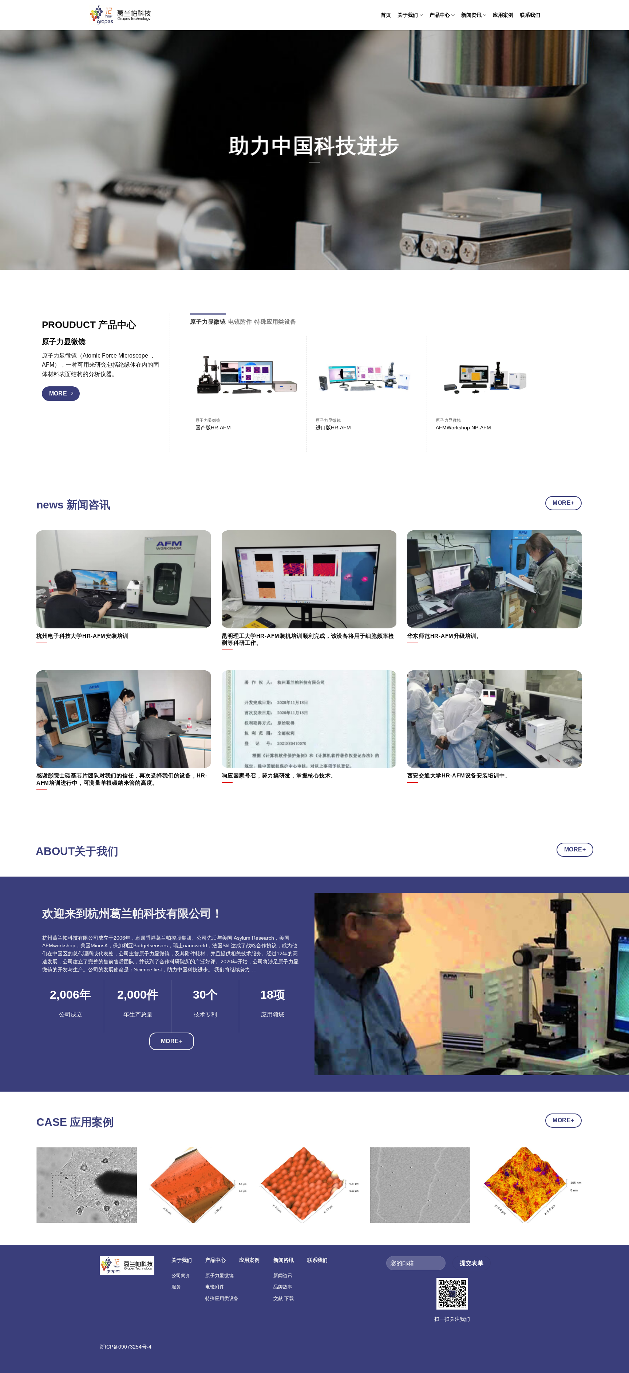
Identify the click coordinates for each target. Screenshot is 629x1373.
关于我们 (407, 15)
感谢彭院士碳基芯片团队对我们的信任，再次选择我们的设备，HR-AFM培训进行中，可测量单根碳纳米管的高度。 (121, 779)
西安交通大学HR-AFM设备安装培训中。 (459, 776)
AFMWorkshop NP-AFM (463, 427)
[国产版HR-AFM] (246, 377)
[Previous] (51, 1190)
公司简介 (180, 1275)
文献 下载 (283, 1298)
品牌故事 (282, 1287)
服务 (176, 1287)
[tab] (208, 321)
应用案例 (503, 15)
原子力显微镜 (219, 1275)
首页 (386, 15)
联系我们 (530, 15)
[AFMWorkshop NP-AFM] (487, 377)
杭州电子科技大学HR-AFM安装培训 (82, 636)
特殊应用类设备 (221, 1298)
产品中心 (440, 15)
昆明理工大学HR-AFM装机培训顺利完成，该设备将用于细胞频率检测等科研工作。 (308, 639)
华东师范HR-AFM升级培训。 (444, 636)
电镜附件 (214, 1287)
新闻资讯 (471, 15)
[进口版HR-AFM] (367, 377)
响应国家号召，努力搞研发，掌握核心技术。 (279, 776)
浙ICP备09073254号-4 (125, 1347)
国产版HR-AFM (213, 427)
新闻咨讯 (282, 1275)
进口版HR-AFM (333, 427)
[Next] (554, 376)
